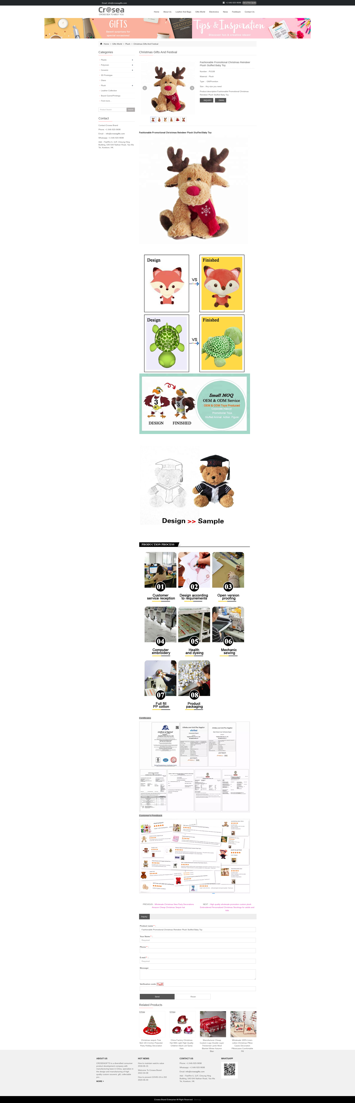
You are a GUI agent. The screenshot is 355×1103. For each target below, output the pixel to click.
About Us (167, 12)
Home (156, 12)
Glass (103, 80)
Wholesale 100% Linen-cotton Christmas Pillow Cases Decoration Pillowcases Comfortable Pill (242, 1045)
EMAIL (221, 100)
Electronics (214, 12)
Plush (128, 44)
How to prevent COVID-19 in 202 (152, 1077)
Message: (144, 968)
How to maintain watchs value (151, 1063)
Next (192, 88)
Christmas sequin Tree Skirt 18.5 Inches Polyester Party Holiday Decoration (151, 1043)
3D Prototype (106, 75)
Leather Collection (109, 90)
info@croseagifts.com (115, 134)
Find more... (106, 101)
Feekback (236, 12)
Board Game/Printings (110, 96)
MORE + (100, 1081)
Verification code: (148, 984)
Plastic (104, 60)
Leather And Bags (183, 12)
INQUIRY (207, 100)
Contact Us (249, 12)
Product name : (148, 926)
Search (130, 110)
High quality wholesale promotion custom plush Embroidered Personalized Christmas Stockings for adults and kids (227, 907)
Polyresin (105, 65)
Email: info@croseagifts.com (114, 3)
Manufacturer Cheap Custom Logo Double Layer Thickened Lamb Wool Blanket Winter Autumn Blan (212, 1045)
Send (157, 997)
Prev (145, 88)
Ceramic (104, 70)
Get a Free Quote (249, 3)
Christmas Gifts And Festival (145, 44)
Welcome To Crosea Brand (150, 1070)
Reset (193, 997)
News (225, 12)
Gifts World (200, 12)
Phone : (144, 947)
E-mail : (144, 957)
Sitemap (197, 1099)
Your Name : (146, 936)
